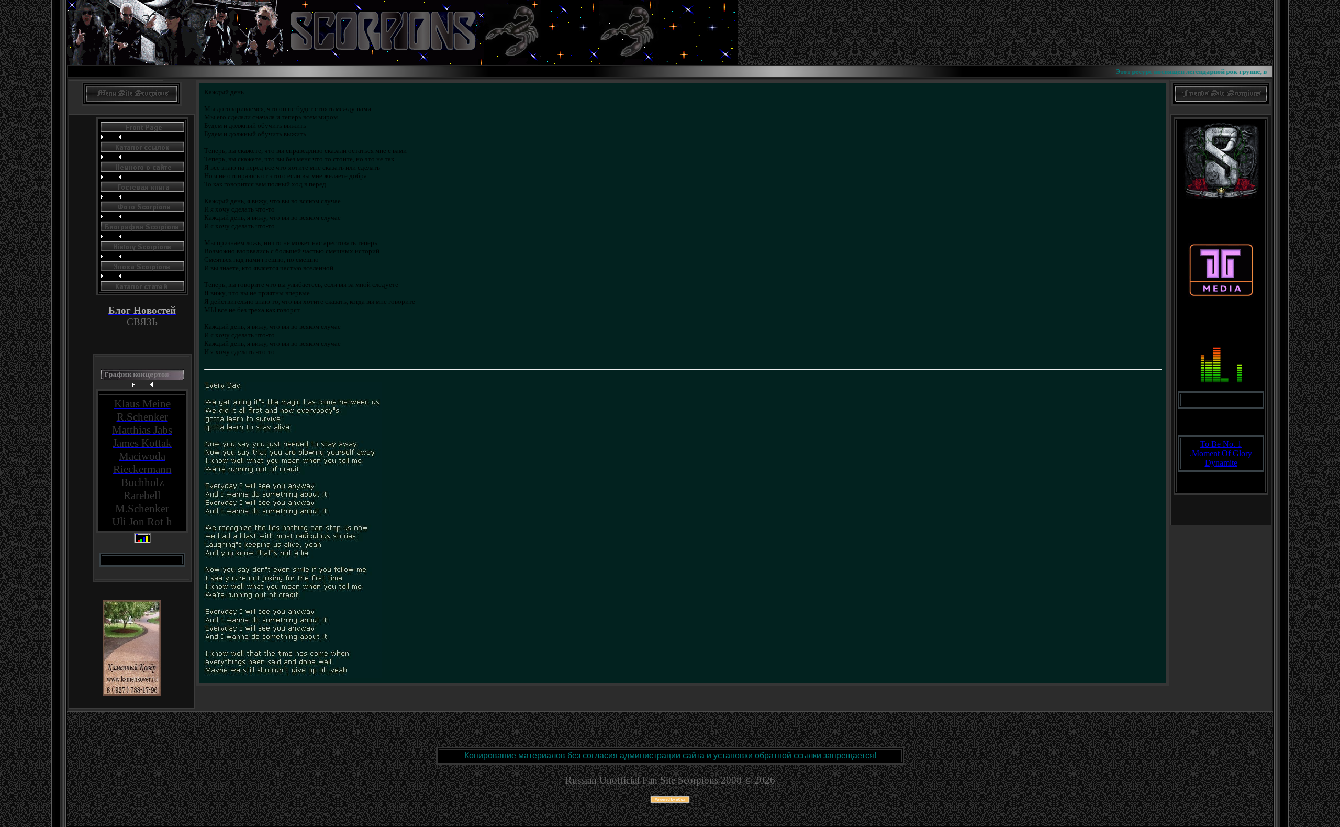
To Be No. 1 (1221, 443)
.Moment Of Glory (1221, 453)
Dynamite (1221, 462)
